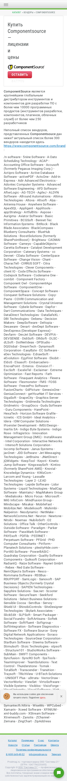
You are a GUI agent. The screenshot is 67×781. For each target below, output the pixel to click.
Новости (12, 745)
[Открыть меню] (6, 4)
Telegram (56, 754)
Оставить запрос (20, 75)
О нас (41, 740)
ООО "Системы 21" (28, 767)
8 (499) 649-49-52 (15, 754)
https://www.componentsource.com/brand (35, 146)
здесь (42, 697)
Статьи (26, 745)
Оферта (55, 745)
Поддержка (27, 740)
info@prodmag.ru (38, 754)
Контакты (53, 740)
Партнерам (40, 745)
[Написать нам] (59, 773)
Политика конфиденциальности (33, 749)
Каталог (16, 12)
